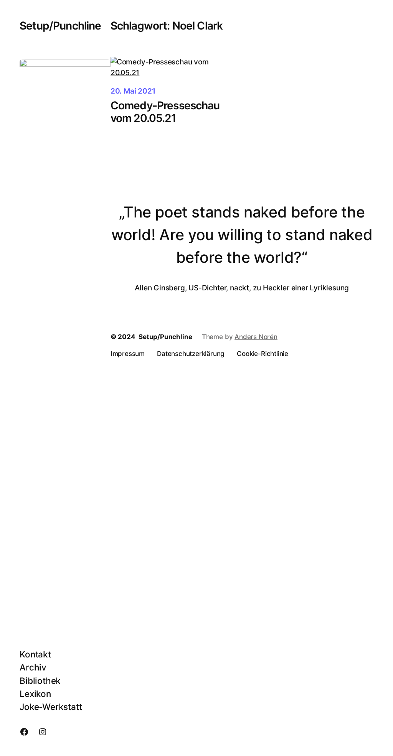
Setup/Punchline (60, 25)
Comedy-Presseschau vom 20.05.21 (165, 111)
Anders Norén (255, 337)
